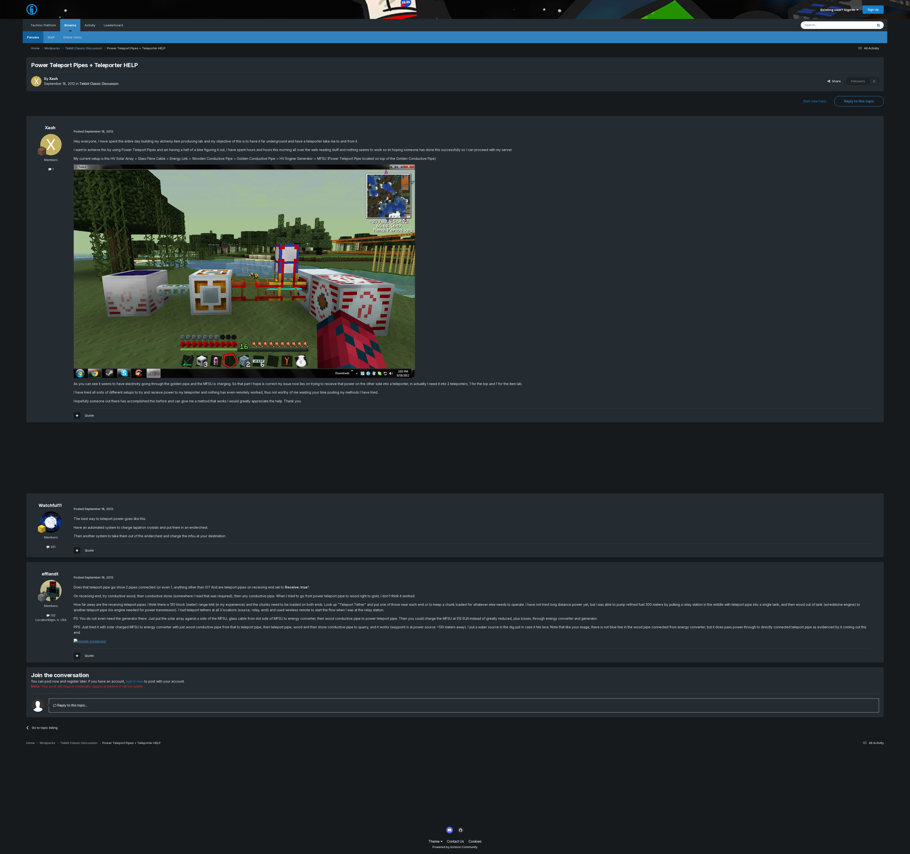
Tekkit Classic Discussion (98, 84)
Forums (33, 37)
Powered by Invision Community (455, 847)
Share (835, 81)
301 (52, 547)
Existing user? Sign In (838, 10)
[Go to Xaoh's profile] (36, 81)
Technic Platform (43, 25)
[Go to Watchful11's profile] (51, 522)
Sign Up (873, 9)
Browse (70, 25)
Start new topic (815, 101)
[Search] (878, 25)
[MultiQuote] (77, 415)
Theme (434, 841)
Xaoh (53, 79)
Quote (89, 415)
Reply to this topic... (71, 705)
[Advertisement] (112, 460)
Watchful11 (50, 505)
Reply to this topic (859, 101)
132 (52, 615)
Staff (51, 37)
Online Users (72, 37)
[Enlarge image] (244, 271)
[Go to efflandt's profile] (51, 590)
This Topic (859, 25)
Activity (90, 25)
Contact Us (455, 841)
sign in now (134, 681)
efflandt (50, 573)
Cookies (475, 841)
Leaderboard (113, 25)
